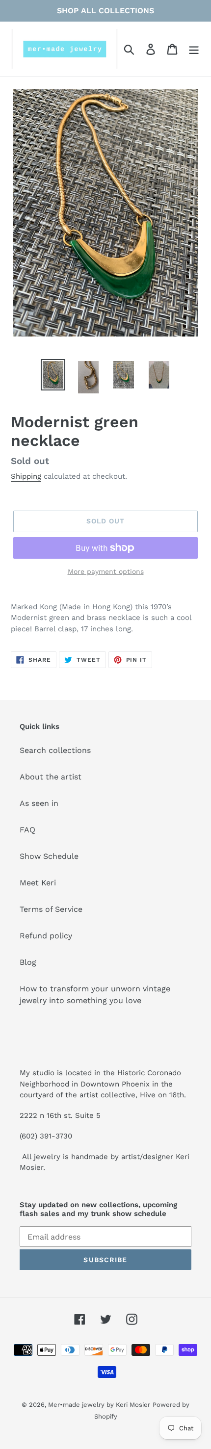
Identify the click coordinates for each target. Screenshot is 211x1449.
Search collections (55, 750)
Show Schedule (49, 856)
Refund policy (46, 935)
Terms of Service (51, 909)
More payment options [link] (106, 571)
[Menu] (194, 49)
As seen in (39, 803)
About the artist (50, 776)
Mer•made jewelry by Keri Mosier (99, 1404)
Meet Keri (38, 882)
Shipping (26, 476)
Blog (28, 962)
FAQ (27, 829)
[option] (53, 375)
